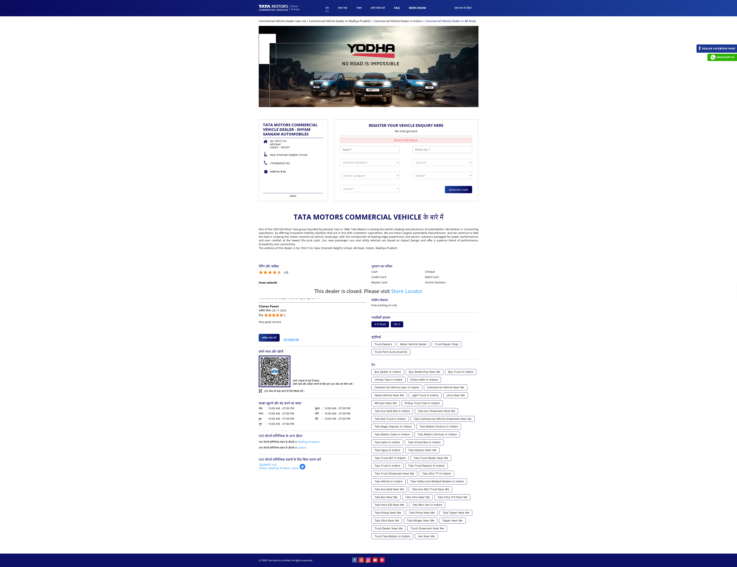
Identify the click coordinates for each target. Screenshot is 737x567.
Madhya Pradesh (309, 442)
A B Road (380, 324)
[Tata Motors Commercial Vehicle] (279, 8)
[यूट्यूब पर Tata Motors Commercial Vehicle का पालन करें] (375, 560)
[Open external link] (717, 52)
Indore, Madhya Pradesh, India (278, 468)
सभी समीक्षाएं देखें (291, 339)
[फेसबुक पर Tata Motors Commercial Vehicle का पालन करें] (355, 560)
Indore (302, 447)
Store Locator (407, 291)
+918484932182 (280, 163)
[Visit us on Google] (361, 560)
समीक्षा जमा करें (269, 337)
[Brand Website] (382, 560)
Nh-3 (397, 324)
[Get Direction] (302, 468)
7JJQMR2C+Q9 (268, 464)
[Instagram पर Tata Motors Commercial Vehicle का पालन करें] (368, 560)
